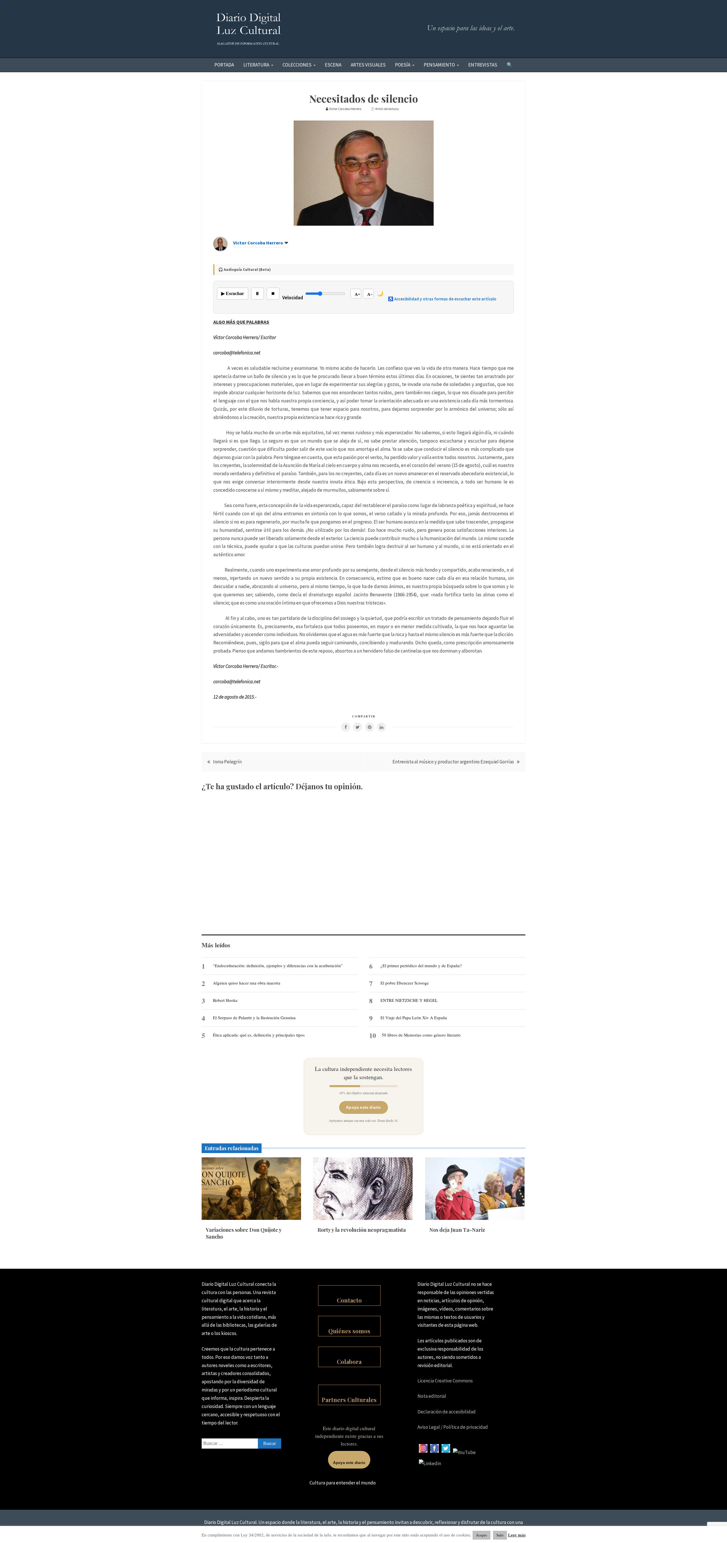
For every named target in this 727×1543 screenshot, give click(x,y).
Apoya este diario (363, 1107)
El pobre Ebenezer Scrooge (405, 983)
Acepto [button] (481, 1535)
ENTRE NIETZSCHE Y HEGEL (409, 1000)
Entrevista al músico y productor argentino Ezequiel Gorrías (453, 762)
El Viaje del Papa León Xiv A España (414, 1017)
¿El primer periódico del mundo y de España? (421, 965)
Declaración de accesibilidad (446, 1412)
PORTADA (224, 65)
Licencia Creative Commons (445, 1381)
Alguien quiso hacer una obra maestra (246, 983)
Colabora (349, 1361)
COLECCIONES (297, 65)
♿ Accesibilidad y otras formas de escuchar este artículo (442, 299)
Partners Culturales (349, 1399)
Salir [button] (500, 1535)
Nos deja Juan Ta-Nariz (457, 1229)
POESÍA (402, 65)
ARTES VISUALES (368, 65)
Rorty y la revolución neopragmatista (361, 1229)
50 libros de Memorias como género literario (421, 1035)
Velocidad (292, 297)
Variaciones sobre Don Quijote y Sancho (243, 1233)
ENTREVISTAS (482, 65)
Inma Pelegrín (227, 762)
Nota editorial (431, 1396)
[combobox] (241, 1443)
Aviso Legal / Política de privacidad (452, 1427)
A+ (357, 294)
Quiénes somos (349, 1331)
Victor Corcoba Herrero (258, 243)
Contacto (349, 1300)
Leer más (517, 1535)
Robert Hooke (225, 1000)
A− (370, 294)
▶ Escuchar (232, 293)
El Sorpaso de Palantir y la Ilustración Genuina (254, 1017)
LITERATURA (256, 65)
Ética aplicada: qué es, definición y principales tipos (259, 1035)
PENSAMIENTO (439, 65)
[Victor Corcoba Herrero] (220, 249)
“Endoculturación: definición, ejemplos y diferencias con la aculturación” (278, 965)
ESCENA (333, 65)
